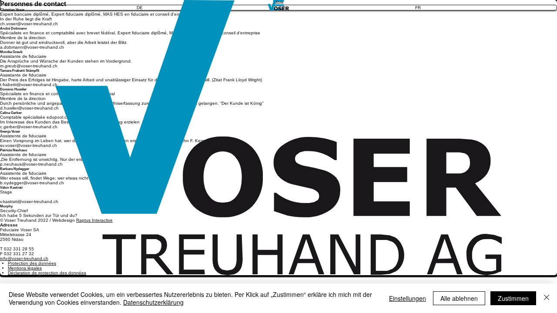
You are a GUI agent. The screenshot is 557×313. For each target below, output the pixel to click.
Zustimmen (513, 298)
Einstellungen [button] (407, 298)
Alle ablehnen (459, 298)
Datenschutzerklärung (153, 302)
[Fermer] (546, 298)
